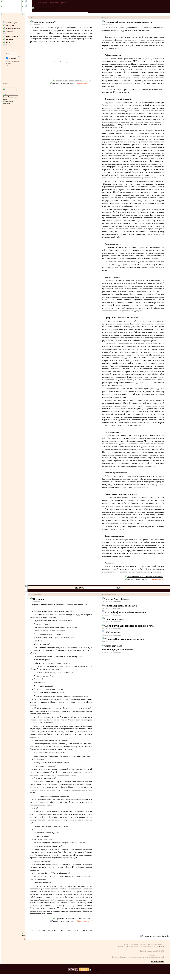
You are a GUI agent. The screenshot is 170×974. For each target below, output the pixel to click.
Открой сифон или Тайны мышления (126, 612)
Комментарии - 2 (84, 921)
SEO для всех (112, 632)
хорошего (158, 121)
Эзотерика (9, 31)
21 (93, 930)
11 (58, 930)
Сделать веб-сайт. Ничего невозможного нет (129, 22)
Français (5, 83)
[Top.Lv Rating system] (73, 970)
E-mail (152, 955)
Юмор (8, 42)
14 (69, 930)
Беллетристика (11, 34)
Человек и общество (13, 28)
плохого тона (108, 124)
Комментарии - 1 (84, 83)
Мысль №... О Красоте (117, 599)
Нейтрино (38, 599)
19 (86, 930)
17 (79, 930)
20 (90, 930)
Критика (9, 45)
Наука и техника (12, 36)
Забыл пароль (10, 66)
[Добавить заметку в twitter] (62, 83)
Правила (8, 64)
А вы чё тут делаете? (44, 22)
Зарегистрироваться (12, 61)
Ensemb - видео (11, 22)
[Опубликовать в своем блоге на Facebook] (72, 80)
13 (65, 930)
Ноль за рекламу (114, 619)
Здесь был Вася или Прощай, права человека (118, 647)
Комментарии (158, 579)
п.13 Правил (159, 946)
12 (62, 930)
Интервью (9, 39)
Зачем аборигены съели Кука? (144, 234)
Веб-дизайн (10, 25)
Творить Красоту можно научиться (124, 639)
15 (72, 930)
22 (97, 930)
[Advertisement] (10, 146)
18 (83, 930)
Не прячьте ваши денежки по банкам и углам (130, 625)
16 (76, 930)
